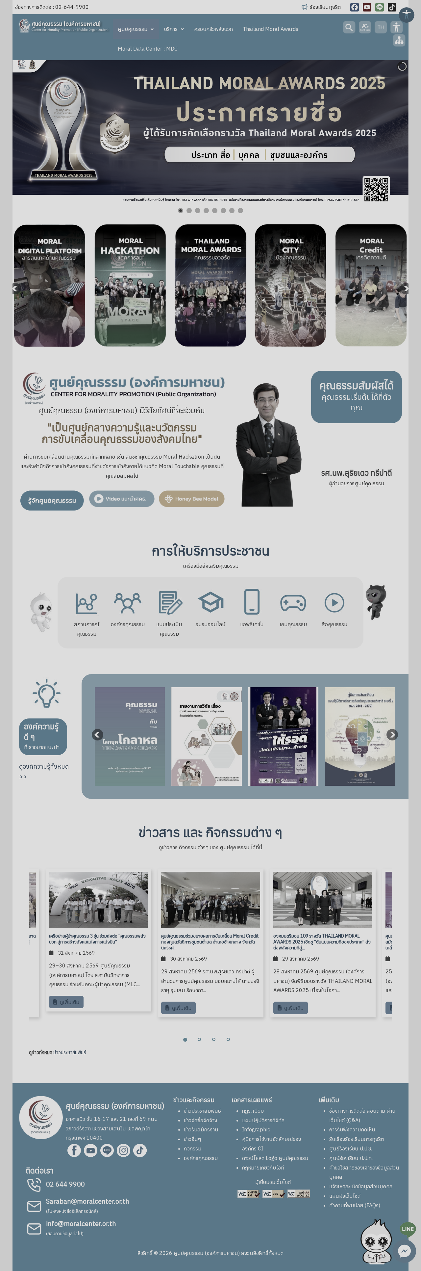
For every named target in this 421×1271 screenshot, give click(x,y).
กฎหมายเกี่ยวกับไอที (263, 1167)
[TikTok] (392, 7)
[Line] (379, 7)
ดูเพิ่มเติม (69, 1002)
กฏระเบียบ (253, 1110)
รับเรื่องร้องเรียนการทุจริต (356, 1139)
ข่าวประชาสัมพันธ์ (69, 1052)
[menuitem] (136, 29)
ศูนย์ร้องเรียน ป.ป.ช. (350, 1148)
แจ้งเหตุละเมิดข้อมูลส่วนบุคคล (360, 1186)
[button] (388, 130)
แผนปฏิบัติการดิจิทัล (263, 1120)
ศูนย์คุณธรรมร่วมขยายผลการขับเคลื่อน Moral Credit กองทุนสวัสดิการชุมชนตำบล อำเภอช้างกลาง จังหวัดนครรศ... (210, 942)
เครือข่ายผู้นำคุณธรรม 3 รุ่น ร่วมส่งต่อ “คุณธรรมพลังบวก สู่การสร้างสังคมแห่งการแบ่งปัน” (97, 939)
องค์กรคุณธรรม (201, 1158)
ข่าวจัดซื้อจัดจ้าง (200, 1120)
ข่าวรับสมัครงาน (201, 1129)
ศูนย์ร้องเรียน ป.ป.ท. (351, 1158)
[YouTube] (367, 7)
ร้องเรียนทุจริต (325, 7)
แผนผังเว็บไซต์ (344, 1195)
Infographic (256, 1129)
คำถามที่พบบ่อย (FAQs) (354, 1205)
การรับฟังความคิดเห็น (352, 1129)
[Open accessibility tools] (406, 14)
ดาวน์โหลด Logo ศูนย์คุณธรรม (275, 1158)
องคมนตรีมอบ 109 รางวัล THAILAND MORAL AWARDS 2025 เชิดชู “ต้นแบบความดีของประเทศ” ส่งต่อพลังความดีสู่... (322, 942)
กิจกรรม (192, 1148)
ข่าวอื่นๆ (192, 1139)
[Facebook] (354, 7)
